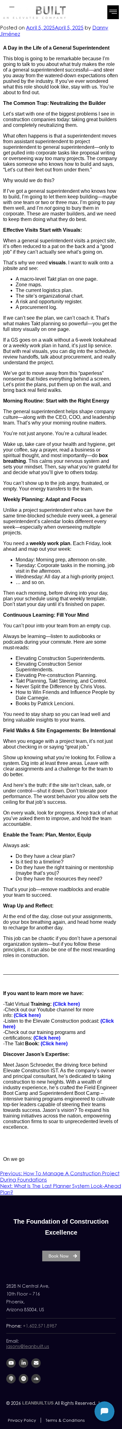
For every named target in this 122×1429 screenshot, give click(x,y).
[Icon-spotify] (23, 1378)
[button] (113, 12)
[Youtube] (11, 1363)
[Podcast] (11, 1378)
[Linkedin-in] (23, 1363)
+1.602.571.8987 (40, 1326)
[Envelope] (36, 1363)
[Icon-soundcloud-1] (36, 1378)
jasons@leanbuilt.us (27, 1346)
